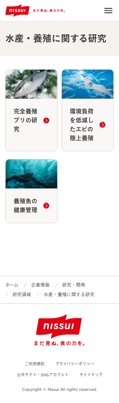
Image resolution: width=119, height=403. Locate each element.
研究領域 (22, 294)
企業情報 (40, 284)
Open (108, 10)
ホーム (12, 284)
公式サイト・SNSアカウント (43, 374)
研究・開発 (73, 284)
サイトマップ (90, 374)
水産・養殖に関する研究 (69, 294)
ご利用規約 (35, 363)
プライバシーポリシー (75, 363)
